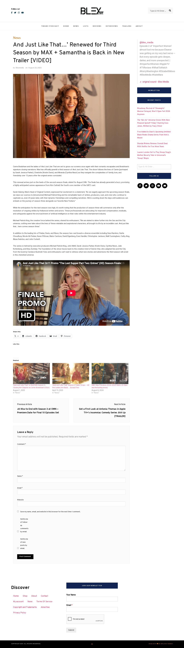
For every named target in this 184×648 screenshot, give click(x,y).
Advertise (45, 607)
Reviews (97, 26)
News (76, 26)
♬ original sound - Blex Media (154, 81)
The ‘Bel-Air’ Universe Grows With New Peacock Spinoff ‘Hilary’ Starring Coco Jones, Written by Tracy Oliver (153, 123)
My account (18, 601)
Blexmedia (20, 68)
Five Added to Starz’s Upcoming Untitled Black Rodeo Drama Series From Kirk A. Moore (153, 135)
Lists (86, 26)
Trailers (127, 26)
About (139, 26)
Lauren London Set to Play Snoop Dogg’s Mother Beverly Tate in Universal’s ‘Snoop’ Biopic (154, 155)
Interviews (112, 26)
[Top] (92, 644)
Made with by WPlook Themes (161, 644)
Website (20, 500)
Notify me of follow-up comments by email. (24, 525)
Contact (44, 596)
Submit (71, 630)
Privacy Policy (19, 613)
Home (66, 26)
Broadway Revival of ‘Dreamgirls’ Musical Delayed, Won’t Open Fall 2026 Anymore (153, 111)
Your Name (71, 595)
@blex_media (146, 42)
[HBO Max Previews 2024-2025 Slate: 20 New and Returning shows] (110, 373)
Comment (21, 444)
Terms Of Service (44, 601)
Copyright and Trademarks (25, 607)
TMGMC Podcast (50, 26)
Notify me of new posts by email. (24, 544)
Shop (25, 596)
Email (20, 488)
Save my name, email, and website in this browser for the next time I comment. (50, 512)
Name (20, 476)
